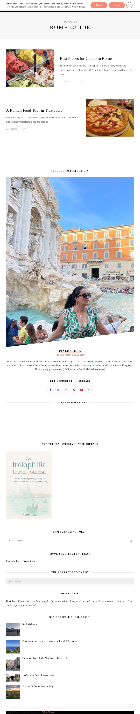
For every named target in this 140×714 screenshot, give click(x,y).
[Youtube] (82, 390)
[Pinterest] (74, 390)
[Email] (90, 390)
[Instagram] (66, 390)
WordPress (48, 712)
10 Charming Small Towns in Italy (38, 675)
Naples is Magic (29, 624)
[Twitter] (58, 390)
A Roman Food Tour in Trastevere (34, 110)
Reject (117, 5)
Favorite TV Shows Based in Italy (37, 686)
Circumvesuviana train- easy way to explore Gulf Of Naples (49, 641)
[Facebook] (50, 390)
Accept (99, 5)
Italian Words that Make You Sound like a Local (44, 658)
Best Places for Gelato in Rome (86, 58)
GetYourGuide (28, 561)
